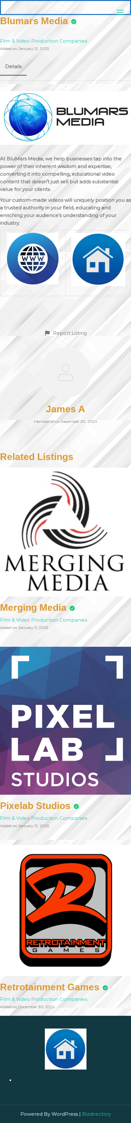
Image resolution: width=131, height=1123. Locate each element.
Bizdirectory (96, 1114)
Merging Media (33, 607)
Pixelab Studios (35, 805)
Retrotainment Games (50, 987)
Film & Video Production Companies (43, 41)
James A (65, 409)
